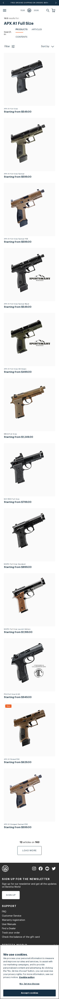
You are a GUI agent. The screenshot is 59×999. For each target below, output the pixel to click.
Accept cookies (29, 993)
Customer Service (11, 916)
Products (22, 29)
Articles (37, 29)
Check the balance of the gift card (21, 937)
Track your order (11, 933)
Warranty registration (13, 920)
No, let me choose (29, 984)
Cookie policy (27, 977)
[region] (29, 972)
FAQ (4, 912)
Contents (22, 37)
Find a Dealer (9, 928)
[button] (53, 10)
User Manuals (9, 924)
